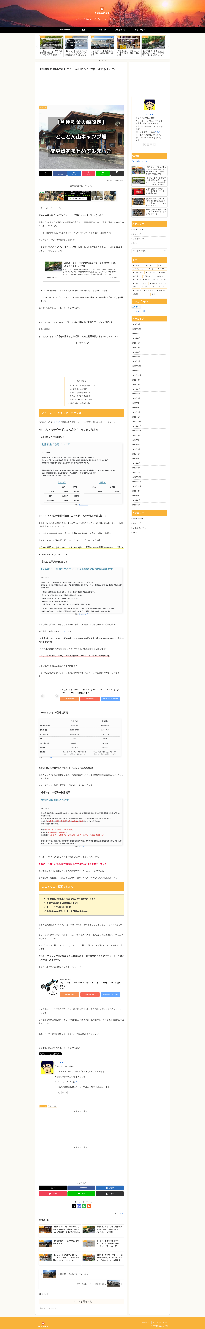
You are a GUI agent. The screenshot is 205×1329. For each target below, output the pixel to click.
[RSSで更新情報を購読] (66, 1092)
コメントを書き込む (81, 1301)
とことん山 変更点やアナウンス (82, 386)
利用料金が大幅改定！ (80, 389)
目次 (78, 381)
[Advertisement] (81, 87)
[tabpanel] (51, 46)
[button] (117, 173)
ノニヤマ (59, 1062)
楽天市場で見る (90, 698)
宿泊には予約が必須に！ (81, 392)
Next (168, 47)
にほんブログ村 (138, 311)
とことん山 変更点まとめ (79, 403)
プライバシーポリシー (160, 1322)
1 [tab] (99, 60)
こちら (77, 1082)
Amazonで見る (69, 698)
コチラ (64, 631)
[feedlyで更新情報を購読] (62, 1092)
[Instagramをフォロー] (59, 1092)
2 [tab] (102, 60)
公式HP (57, 422)
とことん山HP (83, 505)
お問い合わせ (145, 1322)
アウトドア (53, 1106)
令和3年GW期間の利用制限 (82, 399)
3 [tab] (106, 60)
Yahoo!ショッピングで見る (110, 698)
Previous (37, 47)
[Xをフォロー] (56, 1092)
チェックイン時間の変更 (81, 396)
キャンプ (43, 1106)
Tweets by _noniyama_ (141, 161)
